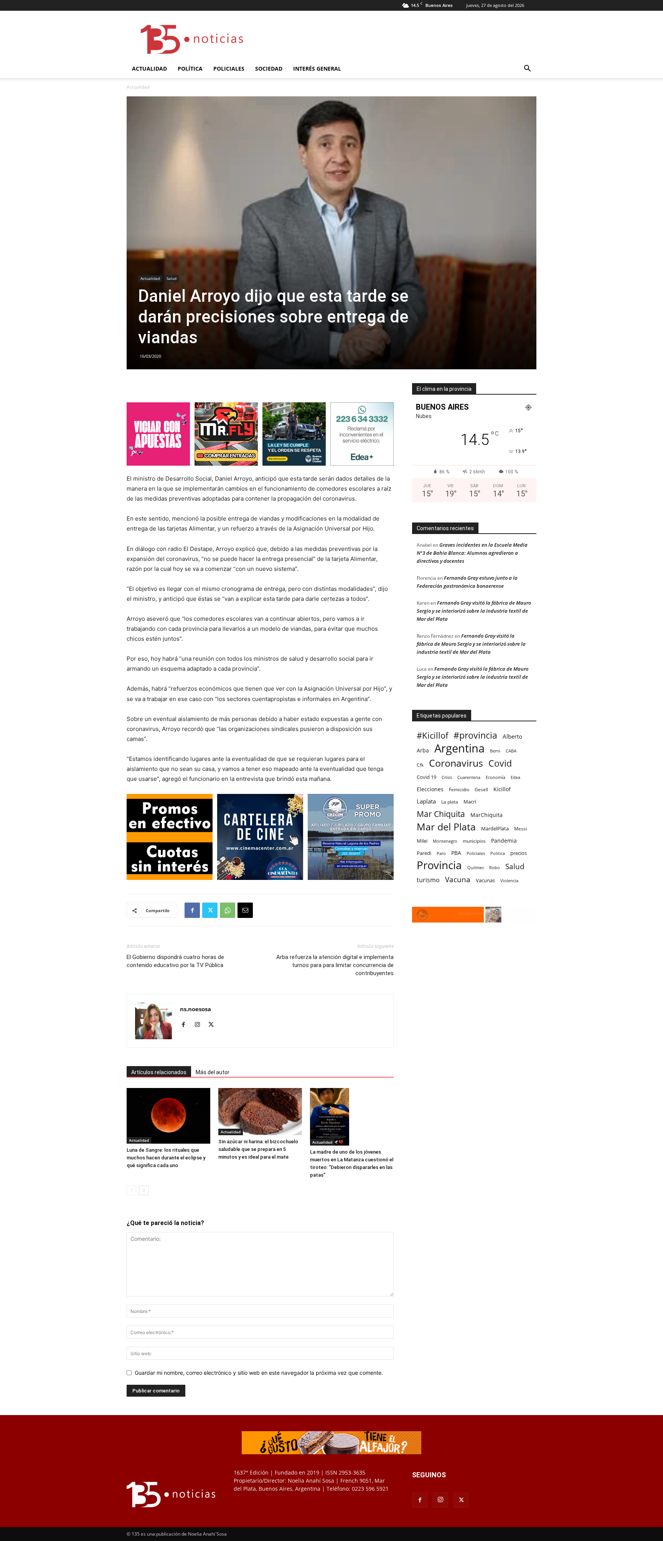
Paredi (424, 853)
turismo (428, 880)
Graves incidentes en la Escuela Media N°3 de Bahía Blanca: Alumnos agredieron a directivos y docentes (472, 552)
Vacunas (485, 880)
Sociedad (268, 68)
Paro (441, 853)
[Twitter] (210, 910)
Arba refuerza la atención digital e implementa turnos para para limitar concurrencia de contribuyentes (335, 965)
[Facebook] (192, 910)
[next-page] (143, 1190)
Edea (515, 777)
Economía (495, 777)
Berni (495, 751)
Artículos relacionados (158, 1072)
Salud (171, 278)
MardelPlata (495, 828)
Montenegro (445, 841)
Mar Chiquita (441, 814)
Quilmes (475, 867)
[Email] (245, 910)
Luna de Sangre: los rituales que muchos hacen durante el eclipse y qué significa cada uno (166, 1157)
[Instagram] (200, 1025)
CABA (511, 751)
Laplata (426, 801)
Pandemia (504, 840)
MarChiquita (486, 814)
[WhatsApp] (227, 910)
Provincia (439, 865)
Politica (497, 853)
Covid (500, 763)
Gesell (481, 789)
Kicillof (502, 789)
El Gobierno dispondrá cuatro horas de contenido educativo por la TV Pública (175, 961)
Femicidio (459, 789)
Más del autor (212, 1072)
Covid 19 (426, 777)
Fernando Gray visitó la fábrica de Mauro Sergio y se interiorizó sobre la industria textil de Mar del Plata (474, 610)
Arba (423, 750)
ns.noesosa (195, 1009)
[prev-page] (131, 1190)
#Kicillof (432, 735)
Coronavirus (456, 763)
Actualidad (149, 68)
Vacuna (457, 879)
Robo (494, 867)
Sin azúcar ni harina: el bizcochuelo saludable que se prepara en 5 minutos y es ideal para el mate (258, 1149)
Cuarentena (468, 777)
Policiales (228, 68)
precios (518, 853)
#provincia (475, 735)
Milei (422, 840)
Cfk (420, 765)
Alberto (512, 736)
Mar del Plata (446, 827)
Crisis (447, 777)
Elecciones (430, 789)
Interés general (317, 68)
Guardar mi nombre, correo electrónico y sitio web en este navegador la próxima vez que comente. (259, 1372)
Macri (469, 801)
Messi (520, 828)
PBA (456, 852)
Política (190, 68)
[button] (527, 69)
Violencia (509, 880)
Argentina (459, 748)
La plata (449, 802)
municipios (474, 841)
